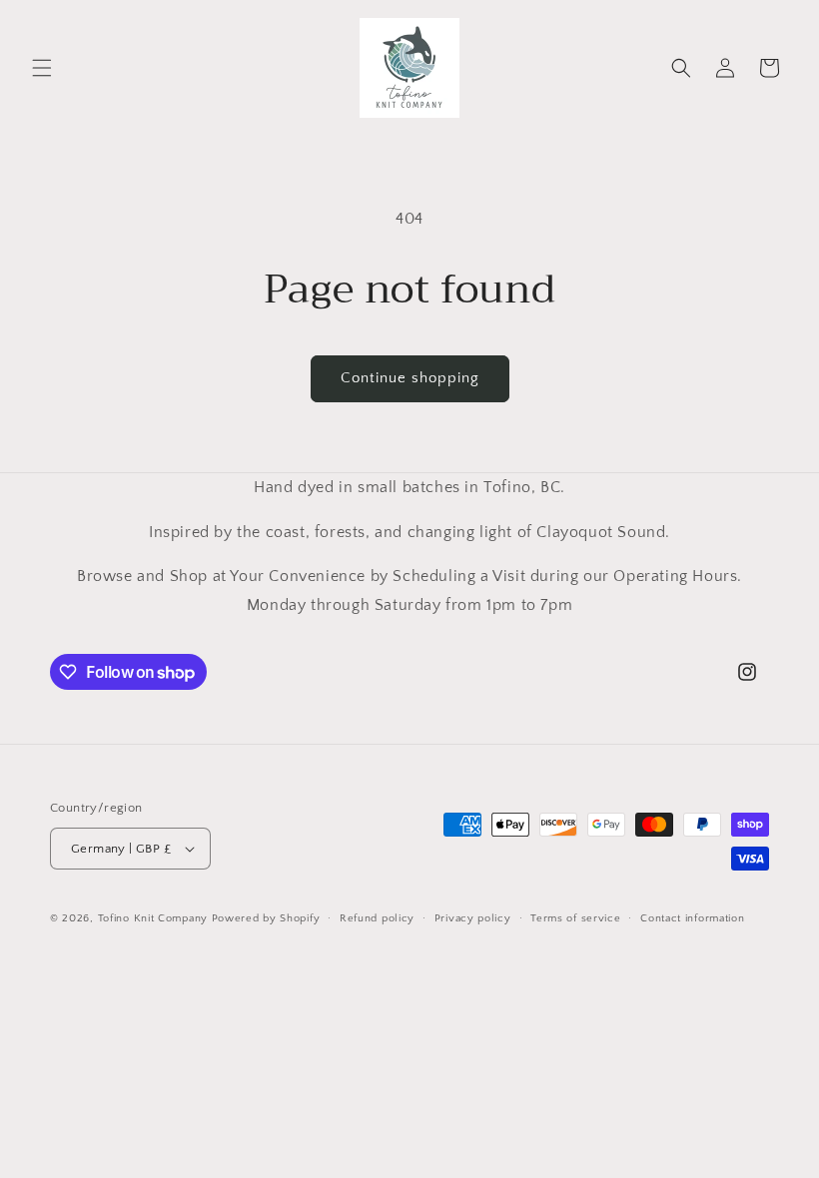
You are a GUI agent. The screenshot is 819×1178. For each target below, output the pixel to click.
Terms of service (575, 918)
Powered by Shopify (266, 918)
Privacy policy (472, 918)
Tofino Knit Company (153, 918)
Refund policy (377, 918)
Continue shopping (410, 377)
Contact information (692, 918)
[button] (42, 68)
